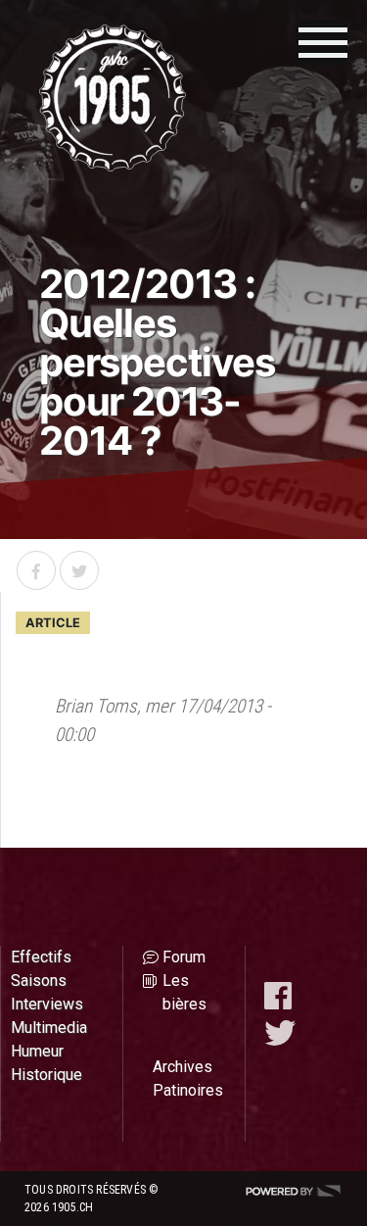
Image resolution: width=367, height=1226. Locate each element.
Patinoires (188, 1090)
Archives (182, 1066)
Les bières (184, 992)
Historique (46, 1074)
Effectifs (41, 957)
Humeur (37, 1051)
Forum (184, 957)
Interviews (47, 1004)
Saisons (39, 980)
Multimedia (49, 1027)
